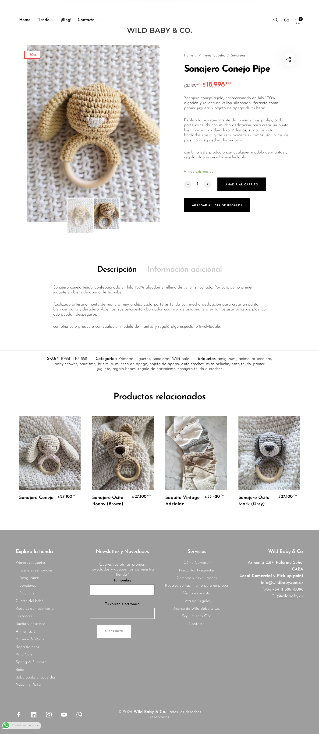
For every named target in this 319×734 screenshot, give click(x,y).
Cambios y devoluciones (197, 578)
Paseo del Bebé (28, 685)
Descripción (117, 270)
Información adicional (184, 270)
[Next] (143, 133)
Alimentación (27, 631)
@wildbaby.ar (290, 596)
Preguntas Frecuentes (197, 570)
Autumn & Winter (31, 639)
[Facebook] (18, 714)
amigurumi (227, 359)
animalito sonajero (255, 359)
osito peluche (217, 364)
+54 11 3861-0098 (287, 590)
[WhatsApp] (79, 714)
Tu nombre (122, 580)
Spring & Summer (31, 662)
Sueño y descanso (30, 624)
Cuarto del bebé (29, 601)
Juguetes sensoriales (36, 570)
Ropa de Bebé (28, 647)
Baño (20, 670)
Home (188, 55)
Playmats (26, 593)
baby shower (66, 364)
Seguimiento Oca (196, 616)
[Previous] (43, 133)
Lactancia (24, 616)
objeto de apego (164, 364)
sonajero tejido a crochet (200, 369)
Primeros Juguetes (212, 55)
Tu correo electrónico (122, 604)
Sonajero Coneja (36, 497)
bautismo (87, 364)
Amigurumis (29, 578)
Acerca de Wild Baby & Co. (196, 609)
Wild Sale (180, 359)
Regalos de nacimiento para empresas (197, 586)
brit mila (105, 364)
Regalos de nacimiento (35, 609)
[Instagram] (49, 714)
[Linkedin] (33, 714)
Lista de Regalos (197, 601)
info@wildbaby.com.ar (282, 583)
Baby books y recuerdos (36, 677)
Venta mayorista (196, 593)
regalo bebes (124, 369)
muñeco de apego (131, 364)
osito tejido (241, 364)
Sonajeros (238, 55)
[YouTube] (64, 714)
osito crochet (192, 364)
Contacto (197, 624)
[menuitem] (28, 20)
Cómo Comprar (197, 563)
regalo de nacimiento (157, 369)
